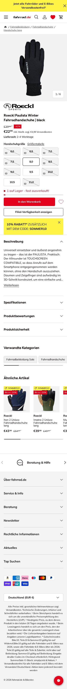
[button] (53, 17)
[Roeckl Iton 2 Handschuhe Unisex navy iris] (17, 399)
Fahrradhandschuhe (43, 26)
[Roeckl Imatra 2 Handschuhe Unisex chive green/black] (47, 399)
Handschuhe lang (13, 30)
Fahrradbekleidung (20, 26)
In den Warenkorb (29, 201)
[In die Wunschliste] (59, 202)
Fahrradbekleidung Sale (20, 359)
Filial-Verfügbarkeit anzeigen (33, 212)
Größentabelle (35, 144)
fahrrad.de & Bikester (23, 679)
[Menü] (6, 17)
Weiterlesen (11, 285)
